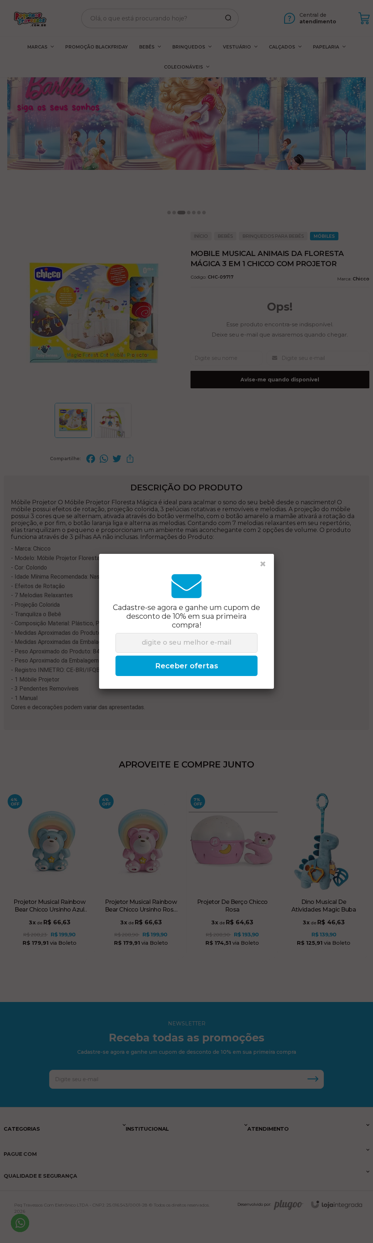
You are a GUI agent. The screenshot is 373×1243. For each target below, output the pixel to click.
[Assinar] (186, 666)
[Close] (263, 564)
